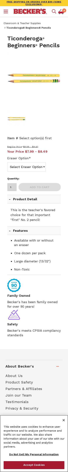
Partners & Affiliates (23, 389)
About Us (13, 376)
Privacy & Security (21, 408)
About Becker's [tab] (19, 366)
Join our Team (18, 395)
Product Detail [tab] (25, 199)
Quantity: (13, 178)
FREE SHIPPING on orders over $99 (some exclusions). (34, 3)
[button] (6, 12)
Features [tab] (20, 230)
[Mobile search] (54, 11)
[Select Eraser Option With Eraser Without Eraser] (26, 166)
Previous (12, 80)
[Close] (64, 420)
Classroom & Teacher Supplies (22, 23)
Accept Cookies (34, 465)
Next (55, 80)
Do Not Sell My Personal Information (34, 454)
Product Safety (19, 382)
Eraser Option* (19, 158)
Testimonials (16, 402)
